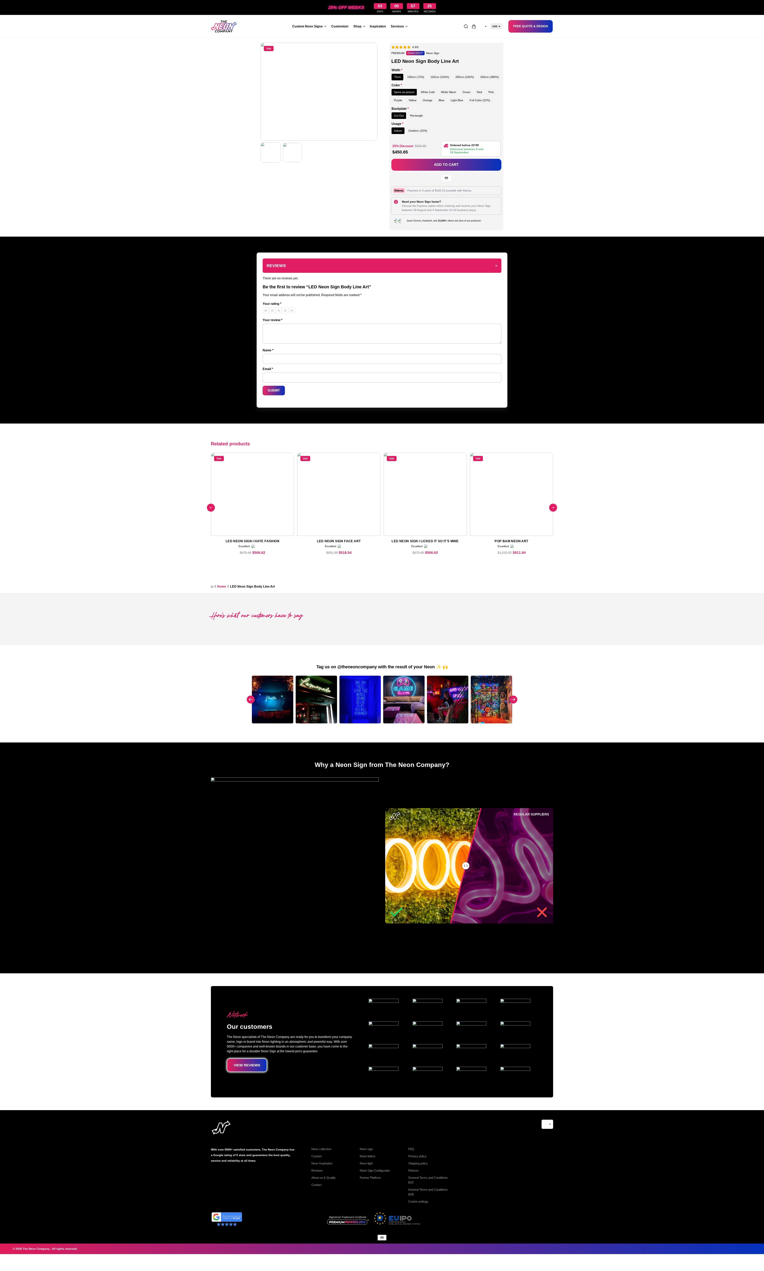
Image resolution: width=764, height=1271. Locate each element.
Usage (397, 123)
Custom (316, 1156)
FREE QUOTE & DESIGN (530, 26)
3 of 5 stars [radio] (279, 310)
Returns (413, 1170)
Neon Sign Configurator (375, 1170)
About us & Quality (323, 1177)
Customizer (340, 26)
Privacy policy (417, 1156)
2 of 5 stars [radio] (272, 310)
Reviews (317, 1170)
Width (397, 70)
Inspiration (378, 26)
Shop (357, 26)
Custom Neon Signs (307, 26)
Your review (272, 320)
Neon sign (366, 1149)
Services (397, 26)
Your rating (272, 303)
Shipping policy (418, 1163)
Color (397, 85)
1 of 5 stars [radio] (266, 310)
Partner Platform (370, 1177)
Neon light (366, 1163)
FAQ (411, 1149)
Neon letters (367, 1156)
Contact (316, 1184)
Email (268, 369)
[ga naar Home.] (212, 586)
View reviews (247, 1065)
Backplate (400, 108)
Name (268, 350)
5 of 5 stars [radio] (292, 310)
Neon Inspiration (321, 1163)
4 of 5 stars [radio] (285, 310)
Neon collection (321, 1149)
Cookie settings (418, 1201)
